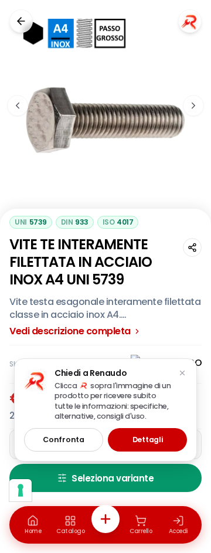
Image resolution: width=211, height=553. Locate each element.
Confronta (63, 440)
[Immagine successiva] (193, 105)
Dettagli (147, 440)
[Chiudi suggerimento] (182, 373)
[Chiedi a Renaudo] (190, 21)
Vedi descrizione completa (70, 331)
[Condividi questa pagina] (192, 247)
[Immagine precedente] (17, 105)
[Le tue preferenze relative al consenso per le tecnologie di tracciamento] (20, 490)
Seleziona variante (113, 478)
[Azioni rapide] (105, 519)
